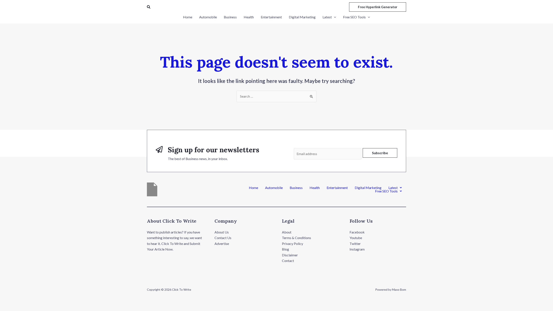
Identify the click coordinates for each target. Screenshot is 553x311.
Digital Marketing (368, 187)
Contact (288, 261)
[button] (149, 7)
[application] (334, 17)
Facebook (357, 232)
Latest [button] (393, 187)
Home (253, 187)
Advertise (222, 243)
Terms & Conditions (296, 238)
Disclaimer (290, 255)
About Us (222, 232)
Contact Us (223, 238)
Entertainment (337, 187)
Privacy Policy (292, 243)
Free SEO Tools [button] (386, 191)
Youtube (356, 238)
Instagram (357, 249)
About (286, 232)
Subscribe (380, 153)
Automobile (274, 187)
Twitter (355, 243)
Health (315, 187)
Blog (285, 249)
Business (296, 187)
